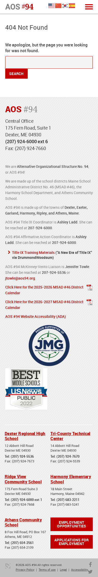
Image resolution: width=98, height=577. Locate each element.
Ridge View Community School (23, 479)
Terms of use (47, 569)
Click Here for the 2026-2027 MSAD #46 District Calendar (44, 304)
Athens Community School (23, 522)
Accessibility (79, 569)
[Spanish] (72, 5)
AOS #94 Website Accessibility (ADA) (35, 316)
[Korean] (65, 5)
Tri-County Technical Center (70, 436)
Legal (63, 569)
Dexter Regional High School (25, 436)
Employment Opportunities (71, 524)
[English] (51, 5)
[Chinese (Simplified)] (58, 5)
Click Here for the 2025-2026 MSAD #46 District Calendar (44, 290)
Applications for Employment (71, 541)
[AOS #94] (19, 6)
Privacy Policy (25, 569)
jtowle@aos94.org (20, 278)
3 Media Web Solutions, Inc (7, 566)
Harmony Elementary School (70, 479)
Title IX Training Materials (33, 252)
